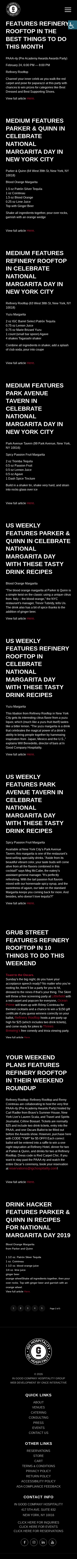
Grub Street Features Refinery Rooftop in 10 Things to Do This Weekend (37, 948)
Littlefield (58, 996)
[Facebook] (24, 1542)
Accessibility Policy (38, 1481)
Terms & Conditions (38, 1466)
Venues (38, 1407)
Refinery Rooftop (27, 1017)
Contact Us (38, 1432)
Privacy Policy (38, 1471)
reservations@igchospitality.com (33, 1168)
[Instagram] (34, 1542)
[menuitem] (68, 11)
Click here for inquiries (38, 1522)
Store (38, 1455)
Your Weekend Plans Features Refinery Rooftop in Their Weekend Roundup (36, 1073)
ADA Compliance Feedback (38, 1486)
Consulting (38, 1417)
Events (38, 1427)
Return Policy (38, 1476)
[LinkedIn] (43, 1542)
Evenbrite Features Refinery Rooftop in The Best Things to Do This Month (37, 31)
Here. (31, 98)
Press (38, 1422)
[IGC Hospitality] (32, 9)
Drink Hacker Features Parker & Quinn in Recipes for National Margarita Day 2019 (38, 1220)
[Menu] (68, 10)
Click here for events (38, 1526)
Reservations (38, 1450)
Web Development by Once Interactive (38, 1382)
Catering (38, 1412)
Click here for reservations (38, 1531)
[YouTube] (52, 1542)
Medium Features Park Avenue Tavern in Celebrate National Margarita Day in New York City (35, 408)
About (38, 1402)
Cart (38, 1461)
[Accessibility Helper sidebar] (72, 24)
